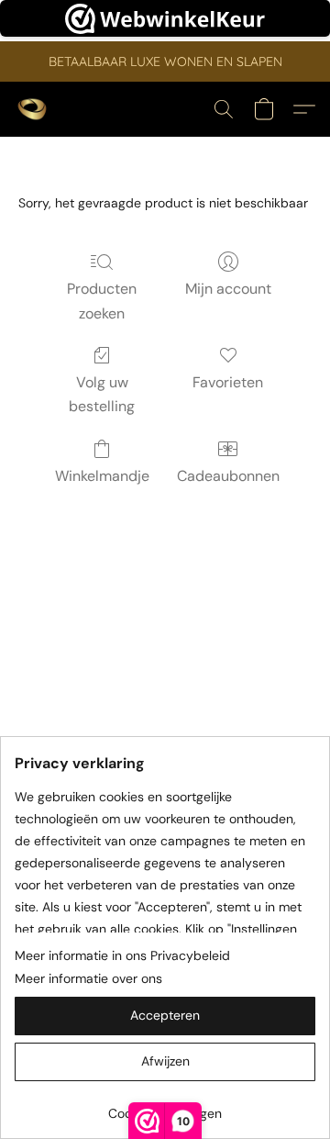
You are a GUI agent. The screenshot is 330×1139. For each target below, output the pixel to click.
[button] (33, 109)
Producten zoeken (102, 300)
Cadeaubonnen (228, 476)
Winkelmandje (102, 476)
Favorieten (227, 382)
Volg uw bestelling (102, 394)
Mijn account (228, 288)
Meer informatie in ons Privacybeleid (122, 955)
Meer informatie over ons (88, 978)
